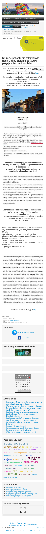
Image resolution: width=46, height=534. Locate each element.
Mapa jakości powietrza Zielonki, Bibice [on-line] (21, 494)
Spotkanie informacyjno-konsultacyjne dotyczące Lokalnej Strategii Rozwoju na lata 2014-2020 (22, 413)
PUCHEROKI (24, 474)
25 (18, 389)
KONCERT (17, 459)
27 (23, 389)
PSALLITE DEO (23, 450)
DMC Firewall (10, 531)
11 (18, 384)
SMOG (24, 459)
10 (16, 384)
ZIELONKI (8, 452)
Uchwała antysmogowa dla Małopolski (18, 496)
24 (16, 389)
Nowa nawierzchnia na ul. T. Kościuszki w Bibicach (22, 428)
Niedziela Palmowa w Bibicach (16, 426)
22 (27, 387)
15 (27, 384)
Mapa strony (25, 524)
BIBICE (34, 458)
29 (27, 389)
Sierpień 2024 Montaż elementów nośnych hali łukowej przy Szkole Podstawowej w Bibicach (24, 403)
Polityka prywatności (12, 524)
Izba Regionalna (20, 452)
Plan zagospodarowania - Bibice (16, 490)
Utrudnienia (18, 465)
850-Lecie (16, 468)
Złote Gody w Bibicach (13, 416)
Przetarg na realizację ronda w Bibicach (19, 430)
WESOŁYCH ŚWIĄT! (11, 456)
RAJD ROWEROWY (34, 453)
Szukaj (34, 524)
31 (16, 391)
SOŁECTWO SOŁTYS (16, 443)
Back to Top (40, 527)
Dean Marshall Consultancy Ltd (31, 531)
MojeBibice (26, 338)
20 (23, 387)
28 (25, 389)
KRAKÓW (7, 471)
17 (16, 387)
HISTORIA (8, 465)
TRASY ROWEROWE (26, 471)
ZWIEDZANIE (37, 447)
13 (23, 384)
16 (29, 384)
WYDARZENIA (12, 446)
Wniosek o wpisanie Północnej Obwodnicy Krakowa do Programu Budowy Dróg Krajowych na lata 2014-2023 (24, 407)
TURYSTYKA (31, 462)
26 (21, 389)
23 (29, 387)
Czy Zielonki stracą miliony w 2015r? (18, 410)
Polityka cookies (19, 524)
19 (21, 387)
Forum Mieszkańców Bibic (25, 332)
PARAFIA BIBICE (16, 462)
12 (21, 384)
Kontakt (29, 524)
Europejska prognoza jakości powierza (18, 492)
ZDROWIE (33, 450)
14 (25, 384)
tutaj (36, 73)
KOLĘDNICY (27, 447)
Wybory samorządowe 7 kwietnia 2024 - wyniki (21, 432)
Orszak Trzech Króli (10, 450)
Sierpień (21, 375)
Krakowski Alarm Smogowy (15, 488)
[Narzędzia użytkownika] (41, 69)
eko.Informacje (15, 320)
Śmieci (6, 462)
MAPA (21, 456)
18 (18, 387)
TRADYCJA (11, 474)
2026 (26, 375)
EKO (15, 470)
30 (29, 389)
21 (25, 387)
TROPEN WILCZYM (27, 468)
